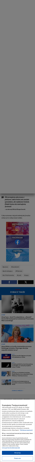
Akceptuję (17, 453)
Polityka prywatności (26, 430)
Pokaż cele (17, 458)
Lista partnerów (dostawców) (11, 448)
